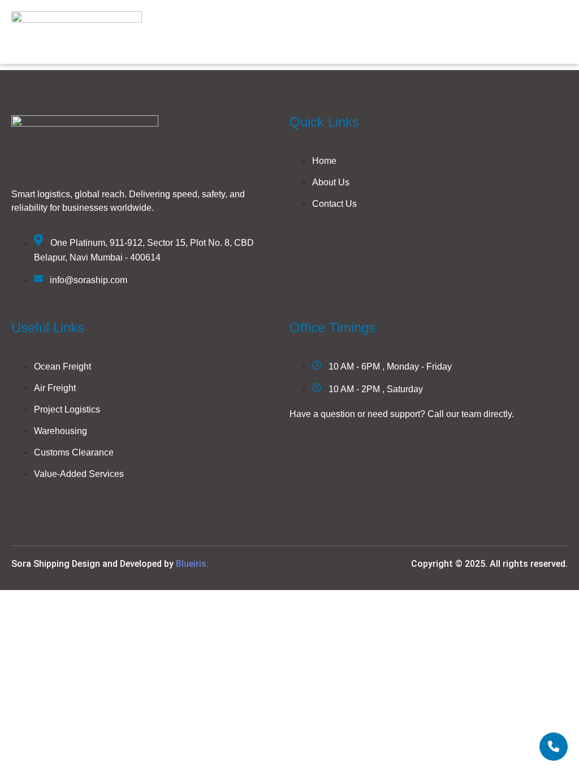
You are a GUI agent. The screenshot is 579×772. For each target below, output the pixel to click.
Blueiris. (192, 563)
